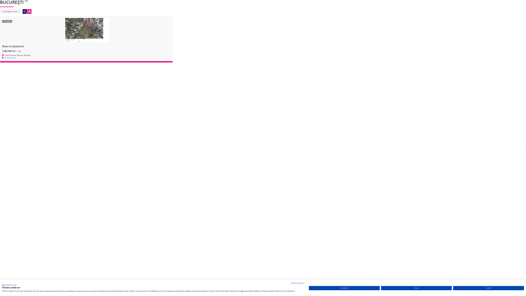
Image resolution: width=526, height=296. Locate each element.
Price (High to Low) (10, 11)
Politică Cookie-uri (298, 283)
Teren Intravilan (10, 58)
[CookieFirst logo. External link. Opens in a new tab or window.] (9, 285)
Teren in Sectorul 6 (13, 46)
